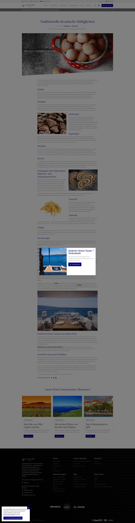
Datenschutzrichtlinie (8, 514)
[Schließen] (93, 250)
